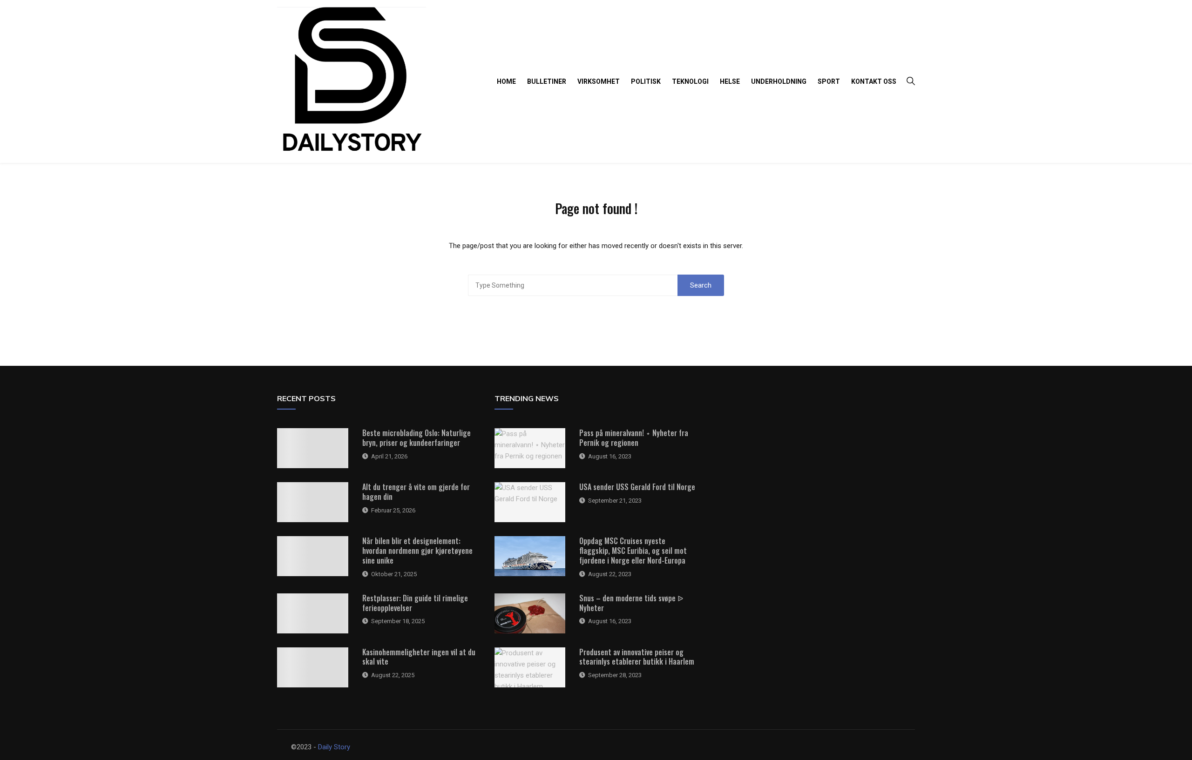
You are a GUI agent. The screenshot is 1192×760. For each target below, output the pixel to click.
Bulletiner (546, 81)
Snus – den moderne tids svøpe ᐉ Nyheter (631, 602)
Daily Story (334, 747)
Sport (829, 81)
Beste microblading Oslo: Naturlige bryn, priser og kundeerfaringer (416, 437)
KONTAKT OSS (873, 81)
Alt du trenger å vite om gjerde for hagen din (416, 491)
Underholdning (778, 81)
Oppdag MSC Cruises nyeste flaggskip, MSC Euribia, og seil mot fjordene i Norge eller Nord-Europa (633, 550)
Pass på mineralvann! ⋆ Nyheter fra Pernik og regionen (633, 437)
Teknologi (690, 81)
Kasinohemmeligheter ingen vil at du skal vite (418, 656)
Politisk (646, 81)
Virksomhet (598, 81)
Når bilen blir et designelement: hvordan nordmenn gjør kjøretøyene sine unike (417, 550)
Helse (730, 81)
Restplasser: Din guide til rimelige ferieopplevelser (415, 602)
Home (506, 81)
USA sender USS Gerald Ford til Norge (637, 486)
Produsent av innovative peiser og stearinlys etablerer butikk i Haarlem (636, 656)
